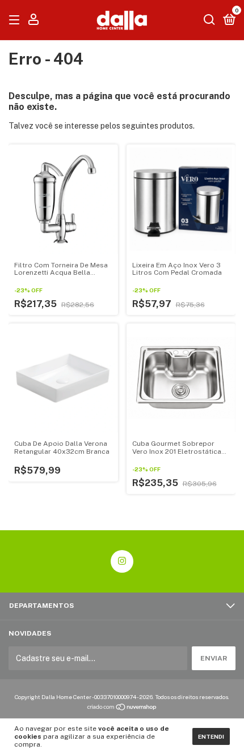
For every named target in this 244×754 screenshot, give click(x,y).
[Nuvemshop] (122, 708)
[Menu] (16, 20)
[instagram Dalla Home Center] (122, 561)
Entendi (211, 736)
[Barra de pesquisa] (209, 20)
